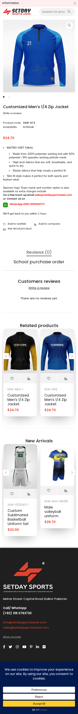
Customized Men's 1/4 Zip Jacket (18, 399)
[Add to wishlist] (14, 224)
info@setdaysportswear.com (25, 622)
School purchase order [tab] (39, 262)
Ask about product (20, 228)
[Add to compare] (47, 224)
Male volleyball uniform (52, 511)
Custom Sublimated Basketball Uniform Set (18, 517)
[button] (69, 25)
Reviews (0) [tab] (39, 252)
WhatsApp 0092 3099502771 (26, 204)
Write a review (12, 113)
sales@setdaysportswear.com (53, 195)
